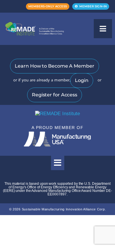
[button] (103, 28)
